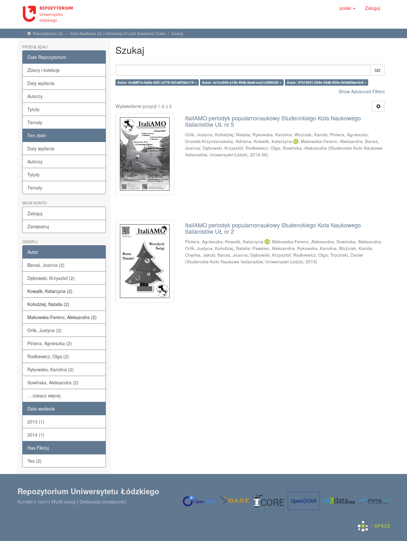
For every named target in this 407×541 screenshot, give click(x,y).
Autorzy (35, 96)
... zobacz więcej (43, 395)
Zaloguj (34, 213)
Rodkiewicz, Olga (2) (48, 356)
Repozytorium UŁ (48, 33)
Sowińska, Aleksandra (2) (53, 382)
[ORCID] (295, 141)
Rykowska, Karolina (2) (50, 369)
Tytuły (33, 109)
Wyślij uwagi (63, 501)
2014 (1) (36, 434)
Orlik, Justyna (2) (44, 330)
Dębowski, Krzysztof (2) (51, 278)
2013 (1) (36, 421)
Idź (378, 70)
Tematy (34, 122)
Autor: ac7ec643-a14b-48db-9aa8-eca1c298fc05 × (241, 82)
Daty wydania (40, 83)
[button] (347, 8)
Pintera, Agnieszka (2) (49, 343)
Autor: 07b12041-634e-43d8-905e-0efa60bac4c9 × (326, 82)
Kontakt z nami (32, 501)
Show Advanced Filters (362, 91)
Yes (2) (34, 461)
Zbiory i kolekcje (43, 70)
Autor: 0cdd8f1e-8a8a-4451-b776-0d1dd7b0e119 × (157, 82)
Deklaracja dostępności (102, 501)
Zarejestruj (38, 226)
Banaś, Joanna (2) (46, 265)
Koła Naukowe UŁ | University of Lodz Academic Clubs (117, 33)
